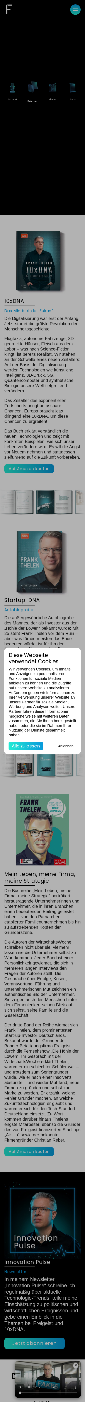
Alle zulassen (26, 746)
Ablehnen (65, 746)
